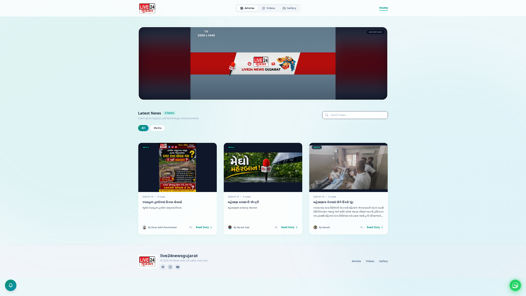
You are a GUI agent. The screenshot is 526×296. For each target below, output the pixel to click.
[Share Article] (190, 227)
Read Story (202, 227)
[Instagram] (170, 267)
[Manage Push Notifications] (10, 285)
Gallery (291, 8)
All (143, 128)
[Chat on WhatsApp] (515, 285)
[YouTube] (177, 267)
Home (383, 8)
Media (158, 128)
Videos (270, 8)
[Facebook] (163, 267)
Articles (249, 8)
